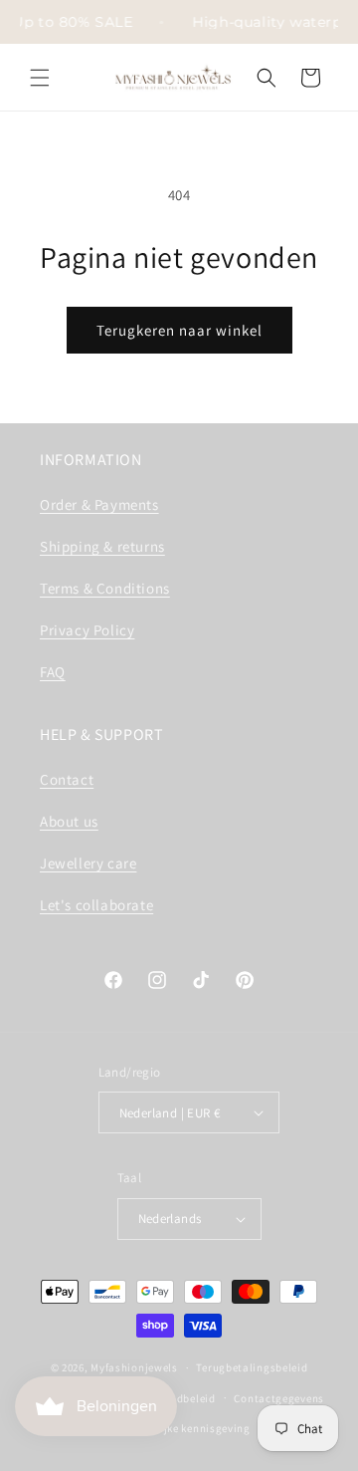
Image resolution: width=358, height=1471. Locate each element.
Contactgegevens (279, 1398)
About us (69, 821)
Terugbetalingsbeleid (251, 1367)
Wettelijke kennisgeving (188, 1428)
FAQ (53, 671)
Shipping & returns (102, 546)
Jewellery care (88, 863)
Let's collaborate (96, 904)
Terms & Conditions (105, 588)
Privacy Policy (87, 629)
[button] (40, 78)
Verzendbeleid (179, 1398)
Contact (66, 779)
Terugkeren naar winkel (179, 330)
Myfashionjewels (134, 1367)
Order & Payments (99, 504)
